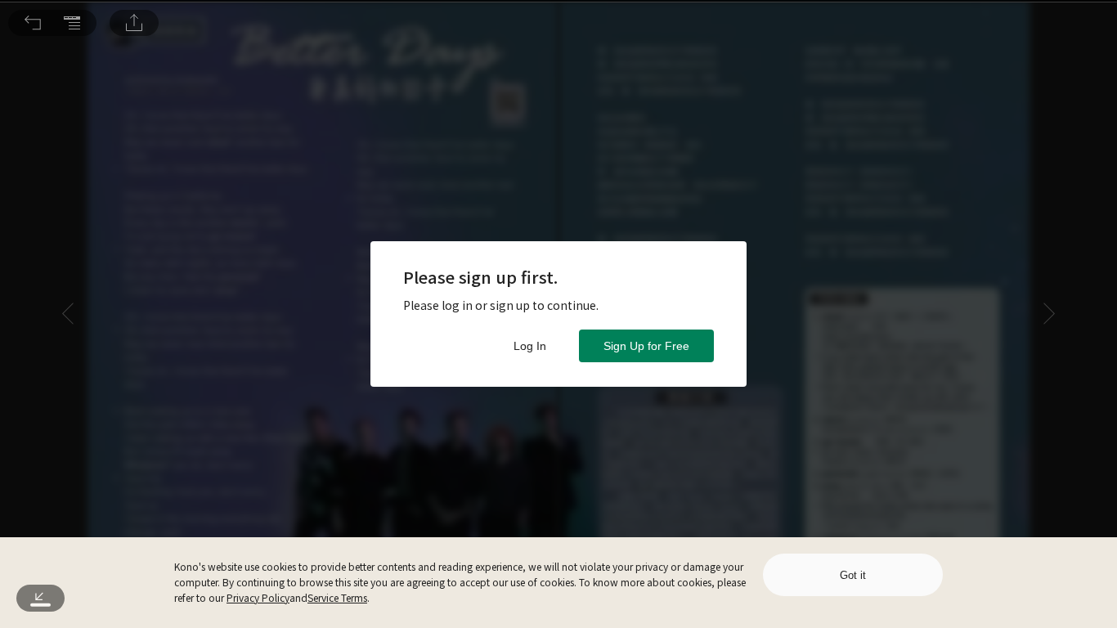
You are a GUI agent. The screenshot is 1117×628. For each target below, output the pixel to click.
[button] (32, 23)
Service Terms (337, 597)
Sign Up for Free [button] (646, 345)
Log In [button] (530, 345)
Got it (853, 575)
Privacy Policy (258, 597)
